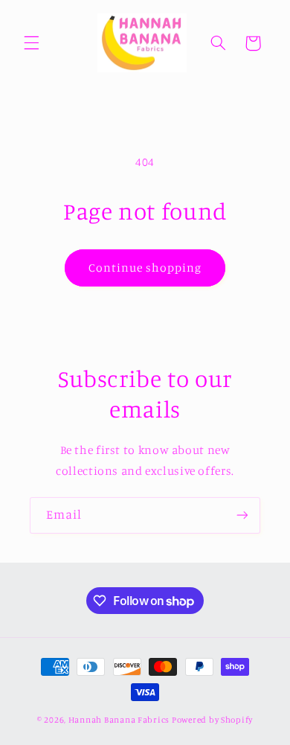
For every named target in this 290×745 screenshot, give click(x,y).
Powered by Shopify (212, 719)
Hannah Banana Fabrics (120, 719)
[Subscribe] (242, 515)
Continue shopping (145, 267)
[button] (31, 43)
